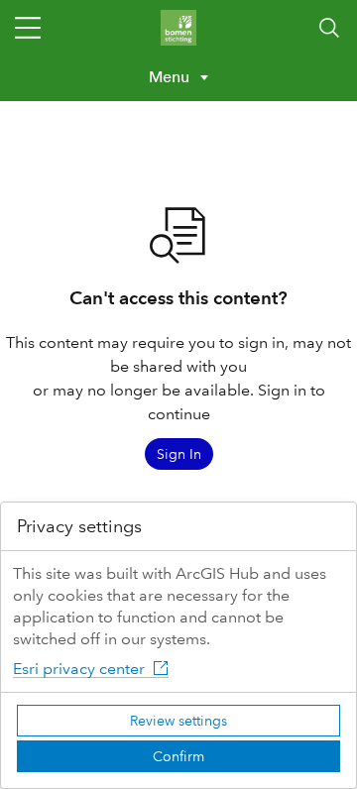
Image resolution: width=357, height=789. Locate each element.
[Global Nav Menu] (28, 28)
